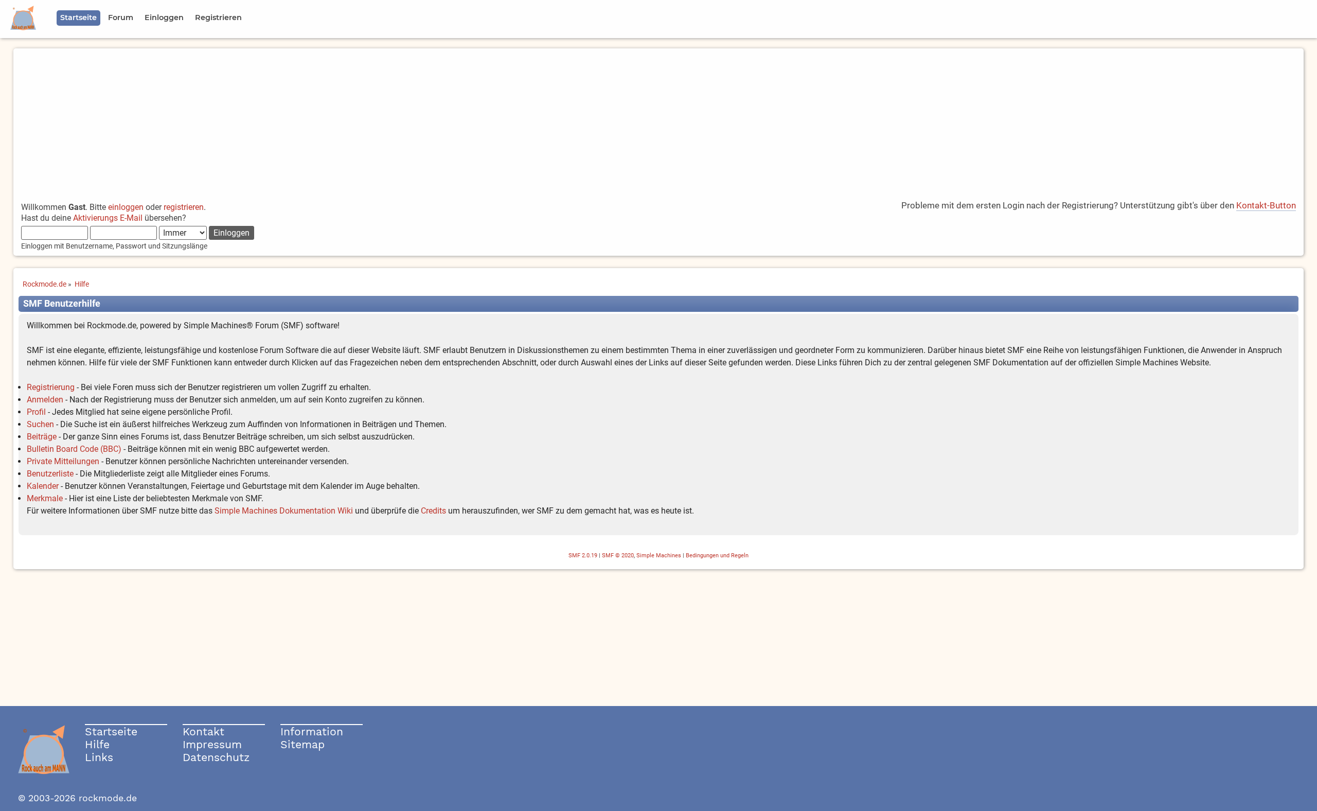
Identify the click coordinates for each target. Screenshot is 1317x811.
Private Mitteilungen (63, 461)
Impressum (212, 744)
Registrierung (51, 387)
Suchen (40, 424)
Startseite (111, 731)
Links (99, 757)
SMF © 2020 (618, 555)
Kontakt (203, 731)
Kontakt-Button (1266, 205)
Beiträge (42, 437)
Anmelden (45, 399)
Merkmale (45, 498)
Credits (433, 511)
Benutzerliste (50, 474)
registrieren (184, 207)
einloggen (126, 207)
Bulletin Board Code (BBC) (74, 449)
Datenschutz (216, 757)
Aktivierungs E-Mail (108, 218)
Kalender (43, 486)
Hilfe (97, 744)
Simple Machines (658, 555)
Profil (36, 412)
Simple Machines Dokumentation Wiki (284, 511)
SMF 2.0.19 (582, 555)
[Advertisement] (658, 120)
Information (311, 731)
